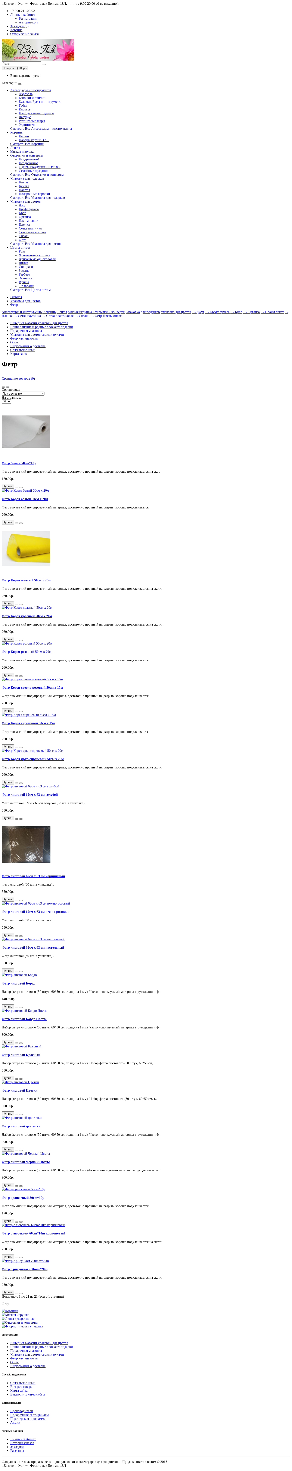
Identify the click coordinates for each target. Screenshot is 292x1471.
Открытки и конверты (26, 155)
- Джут (198, 312)
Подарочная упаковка (26, 331)
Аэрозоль (25, 94)
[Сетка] (7, 387)
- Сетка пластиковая (58, 316)
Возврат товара (21, 1386)
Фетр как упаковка (24, 338)
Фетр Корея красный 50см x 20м (27, 616)
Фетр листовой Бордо (18, 983)
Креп (22, 213)
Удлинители (28, 124)
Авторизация (28, 22)
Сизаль (24, 236)
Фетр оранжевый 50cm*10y (23, 1197)
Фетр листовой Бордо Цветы (24, 1019)
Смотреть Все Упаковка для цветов (36, 243)
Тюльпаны (26, 286)
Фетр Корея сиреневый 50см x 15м (28, 723)
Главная (16, 297)
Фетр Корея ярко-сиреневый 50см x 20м (33, 759)
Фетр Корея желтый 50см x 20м (26, 580)
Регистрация (28, 18)
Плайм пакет (28, 220)
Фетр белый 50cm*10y (19, 463)
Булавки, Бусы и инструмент (40, 101)
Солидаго (26, 267)
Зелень (24, 270)
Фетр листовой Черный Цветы (26, 1162)
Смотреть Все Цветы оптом (30, 290)
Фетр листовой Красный (21, 1055)
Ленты (15, 148)
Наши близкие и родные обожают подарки (41, 327)
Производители (21, 1411)
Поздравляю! (28, 163)
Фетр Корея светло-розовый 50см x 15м (32, 687)
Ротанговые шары (32, 121)
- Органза (251, 312)
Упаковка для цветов (25, 201)
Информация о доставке (28, 346)
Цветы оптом (20, 247)
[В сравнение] (21, 487)
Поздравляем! (29, 159)
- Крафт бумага (217, 312)
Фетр (22, 240)
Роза (22, 251)
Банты (23, 182)
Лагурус (25, 117)
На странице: (11, 397)
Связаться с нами (22, 350)
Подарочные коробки (34, 194)
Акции (15, 1422)
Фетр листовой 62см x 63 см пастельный (33, 947)
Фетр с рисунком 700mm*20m (24, 1269)
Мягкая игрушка (22, 151)
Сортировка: (11, 389)
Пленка (24, 224)
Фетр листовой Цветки (19, 1090)
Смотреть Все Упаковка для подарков (37, 197)
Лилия (23, 263)
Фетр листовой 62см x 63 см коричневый (33, 876)
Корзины (16, 132)
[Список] (3, 387)
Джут (23, 205)
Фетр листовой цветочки (21, 1126)
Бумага (24, 186)
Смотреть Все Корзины (27, 144)
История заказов (22, 1443)
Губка (23, 105)
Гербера (24, 274)
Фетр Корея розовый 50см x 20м (27, 651)
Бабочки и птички (32, 98)
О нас (14, 342)
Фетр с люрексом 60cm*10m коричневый (33, 1233)
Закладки (17, 1447)
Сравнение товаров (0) (18, 378)
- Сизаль (81, 316)
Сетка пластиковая (32, 232)
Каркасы (25, 109)
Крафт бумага (29, 209)
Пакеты (24, 190)
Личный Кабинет (23, 1439)
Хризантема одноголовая (37, 259)
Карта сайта (19, 354)
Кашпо (24, 136)
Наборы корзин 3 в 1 (34, 140)
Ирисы (24, 282)
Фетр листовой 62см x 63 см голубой (30, 794)
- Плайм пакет (272, 312)
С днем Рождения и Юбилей (39, 167)
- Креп (236, 312)
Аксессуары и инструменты (30, 90)
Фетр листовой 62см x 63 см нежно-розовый (35, 911)
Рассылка (17, 1450)
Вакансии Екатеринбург (28, 1394)
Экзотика (25, 278)
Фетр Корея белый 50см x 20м (25, 499)
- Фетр (96, 316)
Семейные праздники (34, 171)
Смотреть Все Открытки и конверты (37, 174)
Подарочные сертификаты (29, 1415)
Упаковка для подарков (27, 178)
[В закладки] (16, 487)
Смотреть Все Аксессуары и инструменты (41, 128)
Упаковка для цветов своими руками (37, 334)
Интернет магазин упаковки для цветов (39, 323)
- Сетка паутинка (27, 316)
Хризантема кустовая (34, 255)
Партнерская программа (28, 1418)
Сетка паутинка (30, 228)
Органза (25, 217)
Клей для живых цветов (36, 113)
